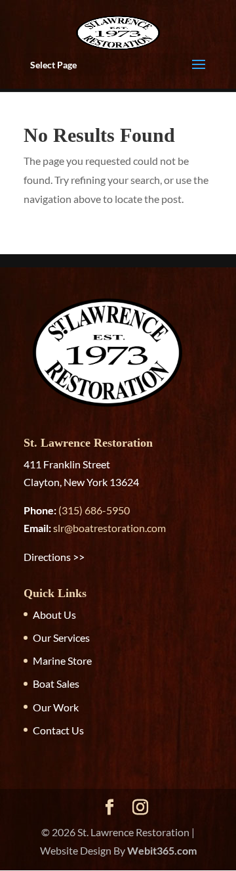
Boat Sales (56, 683)
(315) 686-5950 (94, 510)
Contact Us (58, 730)
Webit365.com (162, 850)
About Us (54, 614)
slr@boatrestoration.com (109, 528)
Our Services (61, 637)
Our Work (56, 707)
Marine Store (62, 660)
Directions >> (54, 556)
